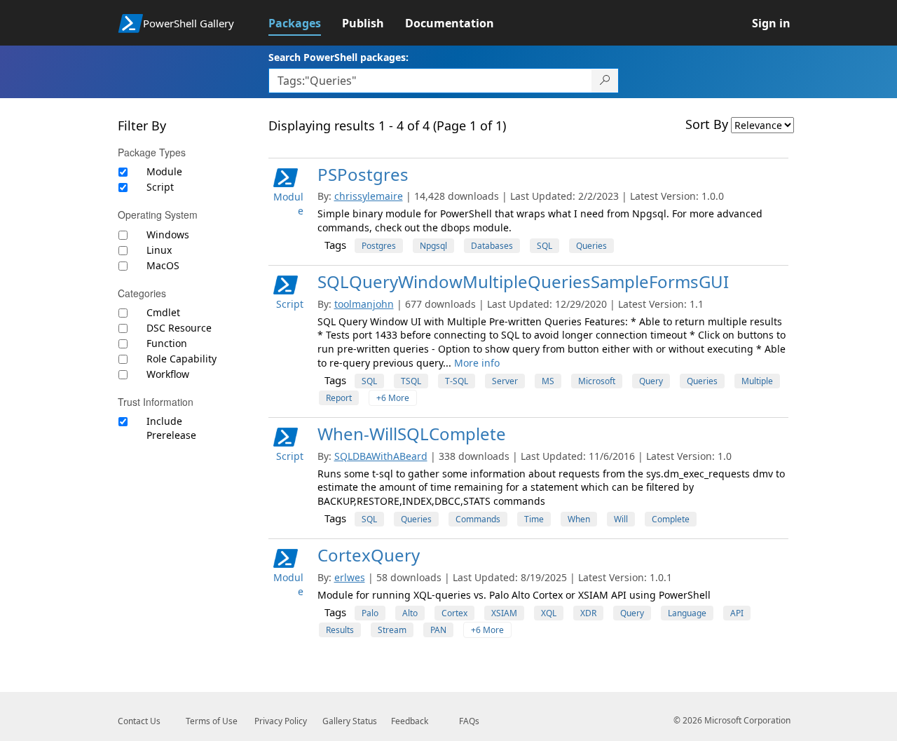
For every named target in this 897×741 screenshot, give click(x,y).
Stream (392, 630)
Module (164, 171)
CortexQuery (368, 554)
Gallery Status (349, 721)
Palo (370, 613)
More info (477, 362)
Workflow (167, 374)
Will (621, 519)
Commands (478, 519)
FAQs (469, 721)
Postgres (379, 246)
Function (166, 343)
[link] (305, 23)
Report (339, 398)
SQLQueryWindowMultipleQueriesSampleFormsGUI (523, 281)
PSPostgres (363, 174)
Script (160, 186)
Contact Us (139, 721)
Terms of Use (212, 721)
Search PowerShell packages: (338, 57)
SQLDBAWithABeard (380, 456)
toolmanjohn (364, 304)
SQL (544, 246)
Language (687, 613)
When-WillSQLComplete (411, 433)
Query (651, 381)
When (579, 519)
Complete (671, 519)
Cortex (454, 613)
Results (340, 630)
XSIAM (504, 613)
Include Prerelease (171, 428)
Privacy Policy (280, 721)
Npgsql (433, 246)
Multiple (757, 381)
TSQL (411, 381)
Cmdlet (163, 312)
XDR (588, 613)
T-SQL (456, 381)
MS (548, 381)
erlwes (349, 577)
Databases (492, 246)
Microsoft (596, 381)
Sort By (706, 124)
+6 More (392, 398)
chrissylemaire (368, 196)
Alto (410, 613)
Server (505, 381)
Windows (167, 234)
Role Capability (181, 358)
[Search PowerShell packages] (605, 80)
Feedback (409, 721)
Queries (591, 246)
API (737, 613)
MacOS (162, 265)
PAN (438, 630)
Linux (159, 250)
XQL (548, 613)
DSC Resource (179, 327)
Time (534, 519)
